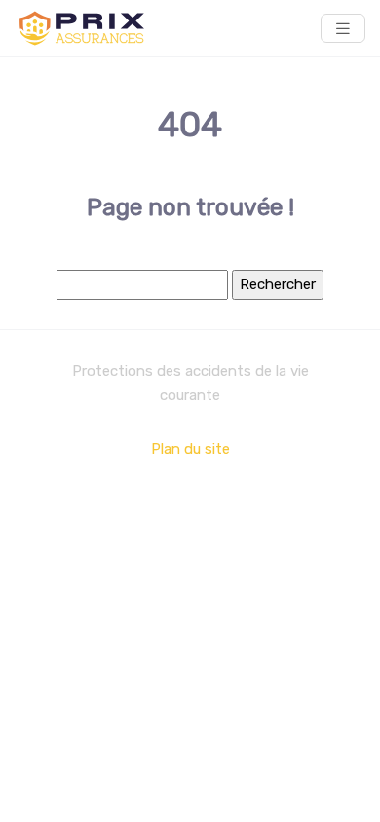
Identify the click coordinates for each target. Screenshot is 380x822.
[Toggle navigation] (343, 29)
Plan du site (190, 449)
